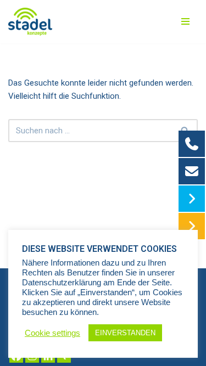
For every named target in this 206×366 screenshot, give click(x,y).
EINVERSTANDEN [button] (125, 333)
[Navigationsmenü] (185, 21)
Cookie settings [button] (52, 333)
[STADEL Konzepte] (30, 22)
